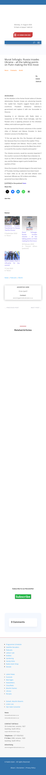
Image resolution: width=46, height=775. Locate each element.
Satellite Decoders (12, 647)
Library (8, 691)
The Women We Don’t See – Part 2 (22, 535)
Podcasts (13, 70)
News (6, 70)
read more (13, 371)
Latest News (10, 674)
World (21, 70)
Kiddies (8, 656)
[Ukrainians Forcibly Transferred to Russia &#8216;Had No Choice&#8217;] (12, 220)
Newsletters (10, 683)
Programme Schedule (14, 644)
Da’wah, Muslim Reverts (14, 701)
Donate (8, 667)
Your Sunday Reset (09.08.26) (20, 575)
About (13, 768)
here (24, 183)
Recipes (9, 694)
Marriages (9, 680)
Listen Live (10, 704)
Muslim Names (11, 688)
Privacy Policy (30, 768)
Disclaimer (20, 768)
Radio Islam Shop (12, 664)
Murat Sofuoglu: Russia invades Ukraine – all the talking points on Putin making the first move (29, 236)
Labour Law (10, 653)
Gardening (10, 658)
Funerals (9, 677)
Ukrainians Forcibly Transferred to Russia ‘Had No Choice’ (12, 228)
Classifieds (10, 685)
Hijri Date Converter (13, 707)
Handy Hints (10, 661)
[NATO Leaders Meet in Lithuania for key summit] (12, 255)
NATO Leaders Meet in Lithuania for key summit (12, 263)
